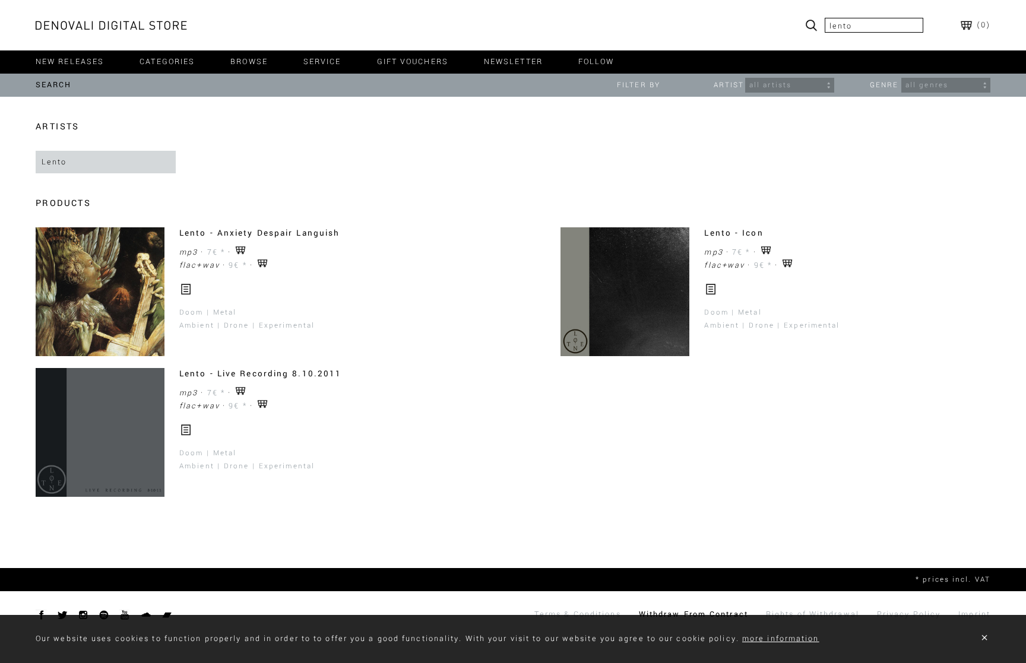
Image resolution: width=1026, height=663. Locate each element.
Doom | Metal (207, 312)
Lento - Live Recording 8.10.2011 (260, 373)
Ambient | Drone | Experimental (247, 326)
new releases (70, 61)
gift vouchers (412, 61)
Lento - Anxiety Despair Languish (259, 233)
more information (780, 638)
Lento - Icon (733, 233)
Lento (54, 162)
